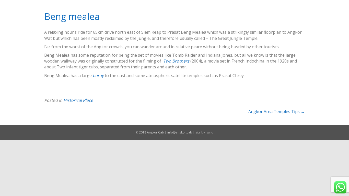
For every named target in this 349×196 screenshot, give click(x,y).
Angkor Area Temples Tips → (276, 111)
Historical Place (78, 100)
